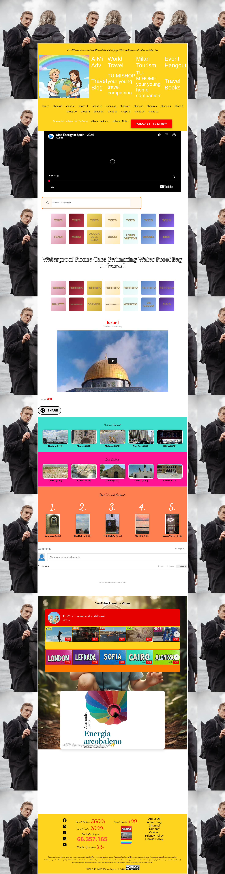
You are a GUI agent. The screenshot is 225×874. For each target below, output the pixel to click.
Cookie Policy (154, 839)
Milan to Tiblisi (120, 121)
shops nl (85, 111)
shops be (139, 111)
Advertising (154, 822)
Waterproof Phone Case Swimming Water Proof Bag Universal (112, 262)
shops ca (152, 106)
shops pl (126, 111)
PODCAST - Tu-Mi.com (151, 123)
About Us (154, 818)
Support (154, 828)
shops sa (153, 111)
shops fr (179, 106)
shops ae (125, 106)
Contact (154, 832)
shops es (99, 111)
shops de (72, 111)
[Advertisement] (112, 21)
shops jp (138, 106)
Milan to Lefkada (100, 121)
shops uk (83, 106)
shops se (112, 111)
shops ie (70, 106)
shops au (166, 106)
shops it (57, 106)
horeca (45, 106)
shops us (97, 106)
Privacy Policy (154, 835)
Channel (154, 825)
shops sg (111, 106)
